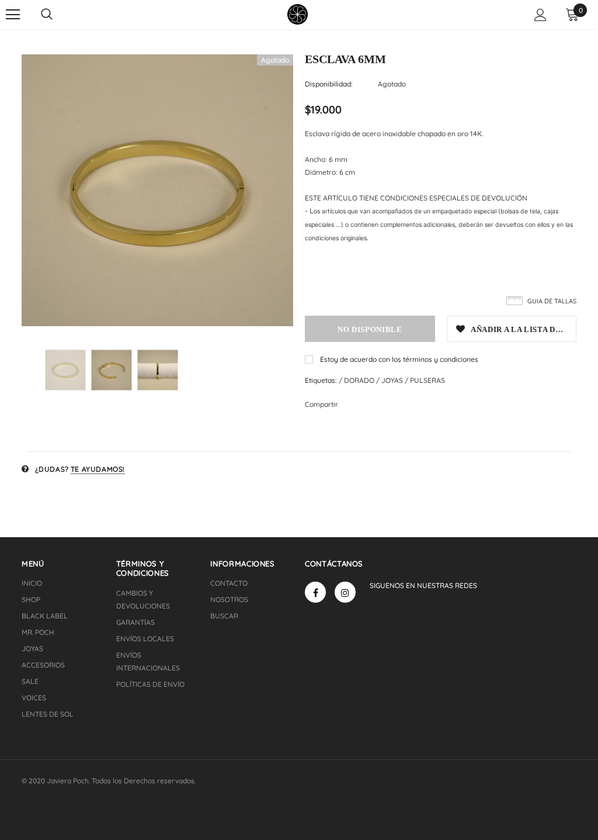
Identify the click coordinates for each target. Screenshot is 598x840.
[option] (157, 190)
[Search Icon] (47, 14)
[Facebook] (315, 592)
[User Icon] (540, 15)
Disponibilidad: (329, 83)
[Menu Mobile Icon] (13, 15)
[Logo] (297, 14)
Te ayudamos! (98, 469)
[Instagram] (345, 592)
